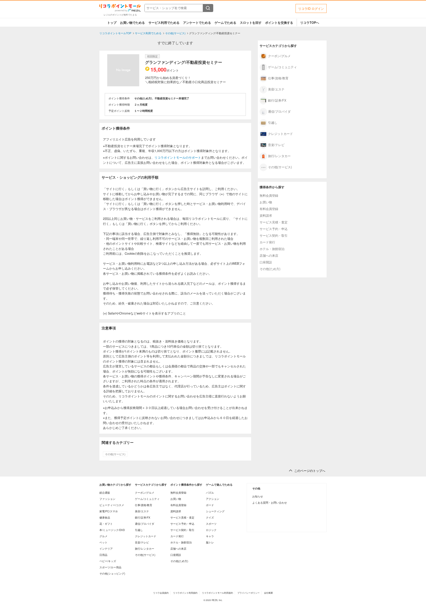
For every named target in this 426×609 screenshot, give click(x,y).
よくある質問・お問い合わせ (269, 502)
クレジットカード (280, 133)
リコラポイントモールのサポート (177, 157)
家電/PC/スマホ (108, 511)
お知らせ (257, 496)
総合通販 (104, 492)
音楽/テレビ (276, 144)
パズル (210, 492)
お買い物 (266, 202)
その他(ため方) (270, 268)
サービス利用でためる (163, 22)
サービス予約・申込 (274, 228)
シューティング (215, 511)
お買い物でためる (132, 22)
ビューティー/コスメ (111, 505)
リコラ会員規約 (161, 592)
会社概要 (268, 592)
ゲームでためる (225, 22)
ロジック (211, 530)
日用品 (103, 555)
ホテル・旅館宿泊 (272, 248)
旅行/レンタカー (279, 155)
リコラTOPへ (309, 22)
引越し (272, 122)
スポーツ (211, 523)
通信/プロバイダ (279, 111)
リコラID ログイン (311, 8)
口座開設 (266, 262)
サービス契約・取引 (274, 235)
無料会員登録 (269, 195)
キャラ (210, 536)
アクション (212, 499)
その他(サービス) (115, 454)
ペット (103, 542)
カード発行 (267, 242)
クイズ (210, 517)
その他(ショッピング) (112, 573)
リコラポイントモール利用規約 (217, 592)
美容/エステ (276, 89)
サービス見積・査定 (274, 222)
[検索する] (208, 8)
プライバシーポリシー (248, 592)
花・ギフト (106, 523)
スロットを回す (251, 22)
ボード (210, 505)
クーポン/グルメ (279, 55)
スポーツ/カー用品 (110, 567)
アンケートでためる (197, 22)
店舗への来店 (269, 255)
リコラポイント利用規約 (185, 592)
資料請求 (266, 215)
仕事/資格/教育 (278, 78)
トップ (111, 22)
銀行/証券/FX (277, 100)
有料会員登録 (269, 208)
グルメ (103, 536)
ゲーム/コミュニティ (282, 66)
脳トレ (210, 542)
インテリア (106, 548)
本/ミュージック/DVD (112, 530)
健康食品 (104, 517)
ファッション (107, 499)
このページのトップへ (309, 471)
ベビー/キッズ (107, 561)
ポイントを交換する (279, 22)
